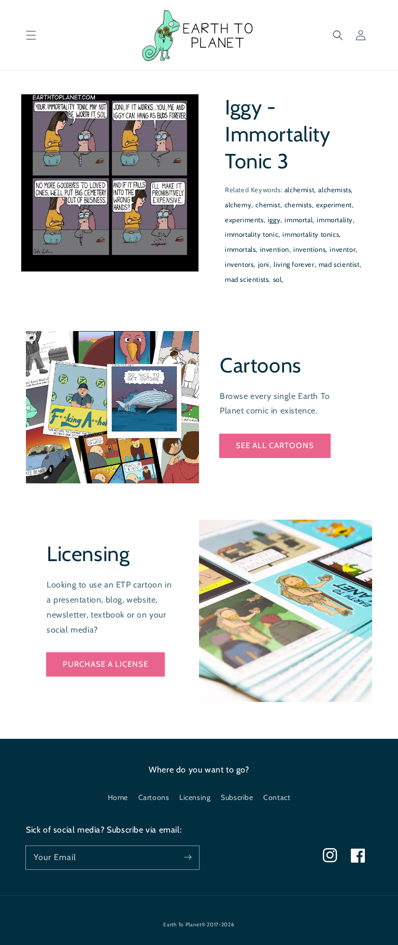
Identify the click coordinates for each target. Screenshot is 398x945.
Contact (276, 797)
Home (118, 797)
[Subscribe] (187, 857)
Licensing (194, 797)
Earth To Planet (182, 924)
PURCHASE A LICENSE (105, 664)
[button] (31, 35)
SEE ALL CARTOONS (275, 445)
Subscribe (237, 797)
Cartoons (153, 797)
